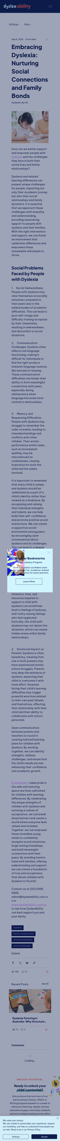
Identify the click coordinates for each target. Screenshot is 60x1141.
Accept (44, 1136)
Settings (16, 1136)
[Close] (55, 1120)
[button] (48, 552)
